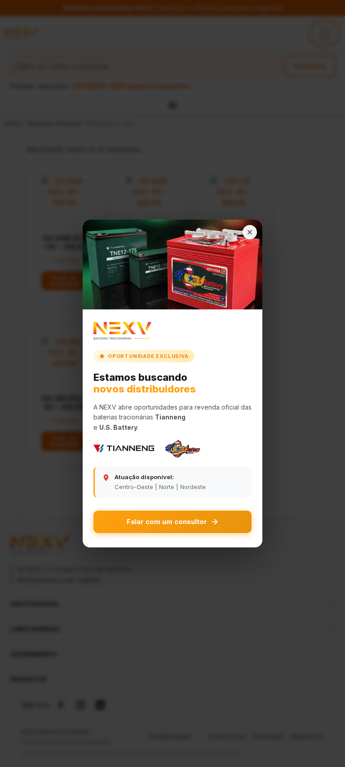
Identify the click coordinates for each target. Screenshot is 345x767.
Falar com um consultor (167, 521)
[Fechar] (250, 232)
